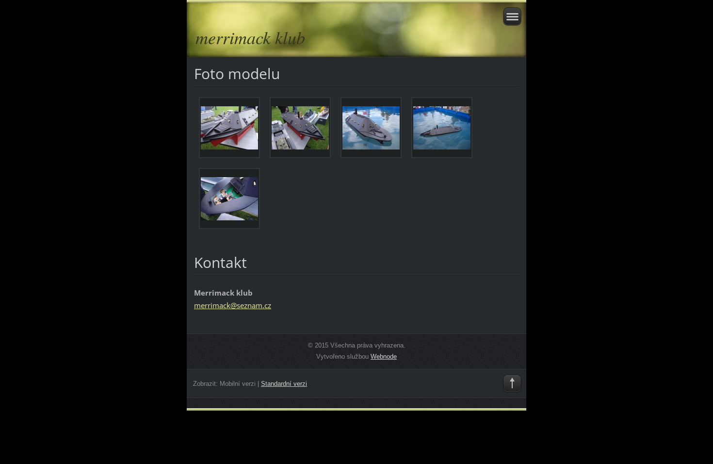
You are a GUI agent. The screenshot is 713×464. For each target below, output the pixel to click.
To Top (512, 383)
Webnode (384, 356)
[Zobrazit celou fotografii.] (229, 127)
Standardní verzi (284, 383)
